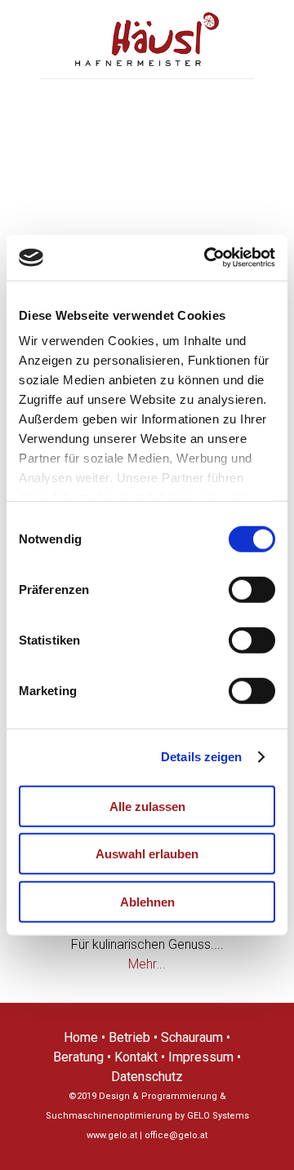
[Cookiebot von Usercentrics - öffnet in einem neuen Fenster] (207, 257)
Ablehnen (147, 901)
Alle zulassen (147, 806)
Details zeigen (201, 757)
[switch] (252, 589)
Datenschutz (147, 1076)
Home (81, 1037)
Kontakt (136, 1057)
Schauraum (192, 1037)
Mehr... (147, 964)
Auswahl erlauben (147, 854)
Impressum (201, 1057)
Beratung (78, 1057)
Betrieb (129, 1037)
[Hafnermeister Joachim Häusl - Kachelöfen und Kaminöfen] (147, 39)
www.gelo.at (112, 1135)
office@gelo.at (176, 1135)
